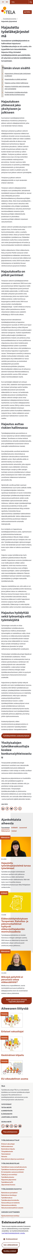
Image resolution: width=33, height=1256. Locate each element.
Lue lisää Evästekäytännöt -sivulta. (13, 1233)
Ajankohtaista (6, 1111)
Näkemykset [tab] (5, 831)
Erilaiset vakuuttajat (12, 1031)
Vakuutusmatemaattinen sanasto (12, 1208)
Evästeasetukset (12, 1239)
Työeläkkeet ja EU (7, 1182)
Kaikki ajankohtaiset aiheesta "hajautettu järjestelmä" (16, 1001)
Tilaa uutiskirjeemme (10, 1132)
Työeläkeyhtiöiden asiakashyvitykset (16, 736)
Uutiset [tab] (14, 831)
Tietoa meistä (6, 1107)
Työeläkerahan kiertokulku (10, 1200)
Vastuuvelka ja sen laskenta (10, 1203)
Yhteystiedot (6, 1104)
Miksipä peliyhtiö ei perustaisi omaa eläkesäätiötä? (12, 980)
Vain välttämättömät (11, 1245)
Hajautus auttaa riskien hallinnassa (16, 83)
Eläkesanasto (6, 1114)
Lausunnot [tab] (23, 828)
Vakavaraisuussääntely (9, 1205)
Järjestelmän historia (8, 1185)
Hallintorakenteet (7, 1146)
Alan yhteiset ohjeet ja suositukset (12, 1159)
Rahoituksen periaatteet (9, 1193)
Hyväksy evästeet (10, 1251)
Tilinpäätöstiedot (7, 1151)
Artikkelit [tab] (14, 828)
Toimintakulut (5, 1154)
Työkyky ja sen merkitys (9, 1174)
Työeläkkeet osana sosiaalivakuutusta (14, 1167)
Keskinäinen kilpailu (12, 1055)
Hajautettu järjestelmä (8, 1180)
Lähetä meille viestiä (9, 1117)
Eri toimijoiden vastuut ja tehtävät (12, 1172)
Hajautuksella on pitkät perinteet (16, 79)
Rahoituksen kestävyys (9, 1195)
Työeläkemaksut (6, 1198)
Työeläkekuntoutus (7, 1177)
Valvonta (4, 1156)
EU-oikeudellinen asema (14, 1078)
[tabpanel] (16, 916)
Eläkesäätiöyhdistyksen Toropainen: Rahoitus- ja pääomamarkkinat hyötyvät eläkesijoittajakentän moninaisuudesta (14, 925)
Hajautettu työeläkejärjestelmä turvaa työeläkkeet (16, 866)
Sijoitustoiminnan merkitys (10, 1216)
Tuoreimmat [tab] (5, 828)
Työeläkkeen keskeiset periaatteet (12, 1169)
